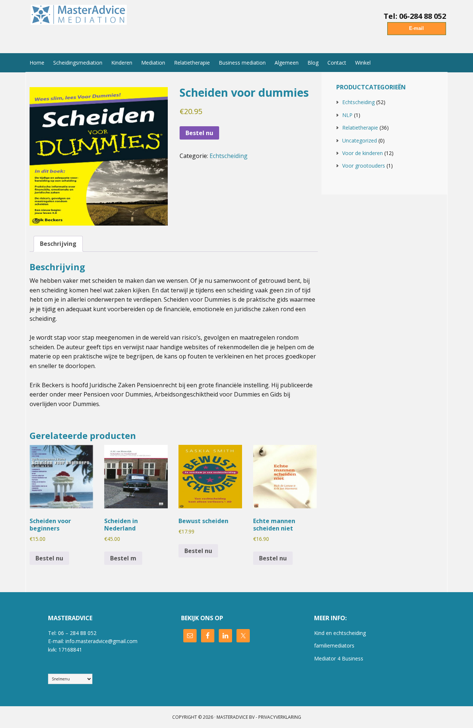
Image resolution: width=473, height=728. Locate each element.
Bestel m (123, 558)
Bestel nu (199, 133)
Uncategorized (359, 140)
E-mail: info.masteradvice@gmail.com (92, 641)
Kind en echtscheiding (340, 632)
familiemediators (334, 645)
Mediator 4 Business (338, 658)
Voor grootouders (363, 165)
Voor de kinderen (362, 153)
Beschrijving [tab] (58, 244)
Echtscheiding (229, 156)
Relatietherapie (360, 127)
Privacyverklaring (279, 717)
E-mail (416, 28)
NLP (347, 115)
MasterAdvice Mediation (80, 23)
